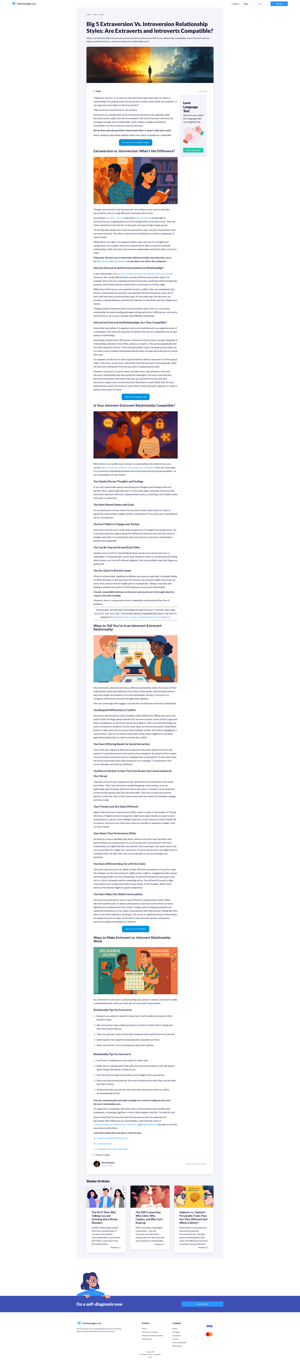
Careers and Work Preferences (112, 1138)
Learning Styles (104, 1143)
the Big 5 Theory (115, 218)
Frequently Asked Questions (152, 1336)
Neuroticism (120, 1124)
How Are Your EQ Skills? (135, 929)
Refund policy (147, 1339)
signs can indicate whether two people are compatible (127, 467)
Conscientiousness (103, 1124)
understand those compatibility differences (142, 617)
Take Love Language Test (135, 397)
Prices (144, 1329)
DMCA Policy (177, 1346)
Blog (246, 3)
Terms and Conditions (150, 1332)
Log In (260, 4)
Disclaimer (176, 1332)
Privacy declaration (179, 1343)
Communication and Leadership (112, 1149)
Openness (132, 1124)
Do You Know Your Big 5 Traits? (135, 142)
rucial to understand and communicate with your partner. (145, 273)
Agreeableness (149, 1124)
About (174, 1329)
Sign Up (279, 4)
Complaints (176, 1336)
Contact (235, 3)
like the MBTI (143, 218)
